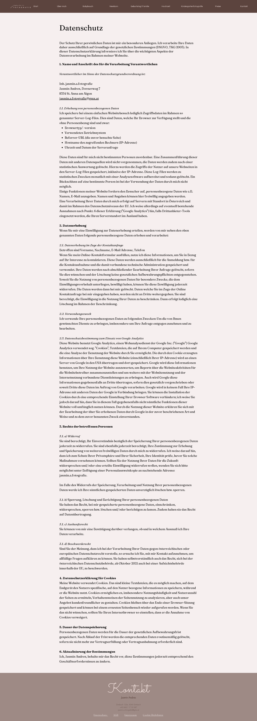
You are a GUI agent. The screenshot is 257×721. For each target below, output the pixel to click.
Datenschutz (101, 714)
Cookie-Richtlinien (153, 714)
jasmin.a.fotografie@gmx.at (79, 98)
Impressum (130, 714)
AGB (115, 714)
